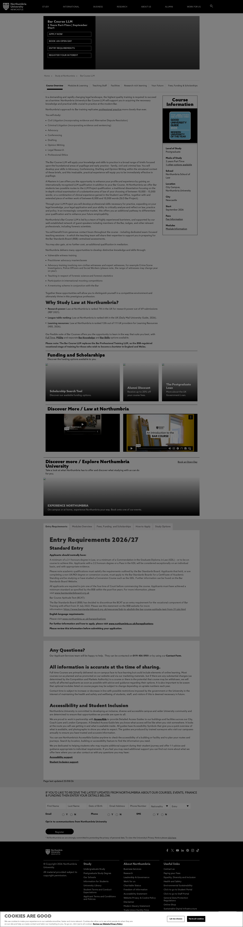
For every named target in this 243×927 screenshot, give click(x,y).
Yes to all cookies (196, 919)
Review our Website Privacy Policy (107, 924)
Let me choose (176, 919)
